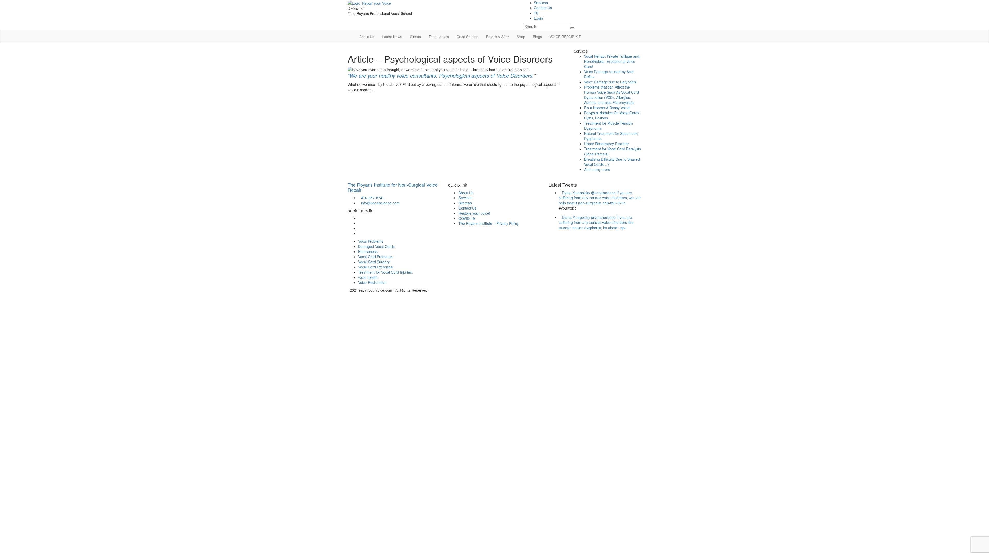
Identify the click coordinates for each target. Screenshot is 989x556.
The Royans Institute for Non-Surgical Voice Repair (393, 187)
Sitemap (465, 202)
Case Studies (467, 36)
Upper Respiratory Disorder (606, 143)
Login (538, 18)
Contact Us (543, 7)
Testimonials (439, 36)
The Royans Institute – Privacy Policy (488, 223)
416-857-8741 (371, 197)
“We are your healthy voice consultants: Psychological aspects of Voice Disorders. (441, 75)
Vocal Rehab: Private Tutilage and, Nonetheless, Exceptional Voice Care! (612, 61)
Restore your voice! (474, 213)
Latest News (392, 36)
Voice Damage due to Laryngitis (610, 81)
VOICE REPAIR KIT (565, 36)
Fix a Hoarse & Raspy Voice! (607, 107)
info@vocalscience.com (378, 202)
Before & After (497, 36)
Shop (521, 36)
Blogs (537, 36)
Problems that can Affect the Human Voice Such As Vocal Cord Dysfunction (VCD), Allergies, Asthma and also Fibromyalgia (611, 94)
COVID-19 (466, 218)
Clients (415, 36)
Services (541, 2)
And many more (597, 169)
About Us (366, 36)
